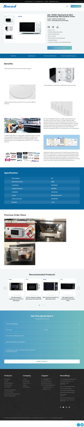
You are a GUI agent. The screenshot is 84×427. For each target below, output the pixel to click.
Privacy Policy (48, 418)
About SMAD (26, 381)
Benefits (13, 56)
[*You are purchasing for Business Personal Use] (42, 324)
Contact (25, 379)
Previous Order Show (50, 56)
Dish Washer (7, 387)
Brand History (26, 387)
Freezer (6, 381)
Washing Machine (8, 383)
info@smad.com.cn (54, 1)
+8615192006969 (47, 381)
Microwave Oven (8, 385)
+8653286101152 (39, 1)
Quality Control (26, 383)
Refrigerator (7, 379)
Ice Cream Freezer (8, 392)
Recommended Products (68, 56)
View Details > (17, 293)
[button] (39, 305)
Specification (32, 56)
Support (25, 385)
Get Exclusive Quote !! (76, 6)
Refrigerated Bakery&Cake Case (12, 394)
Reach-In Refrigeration (9, 396)
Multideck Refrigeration (10, 390)
